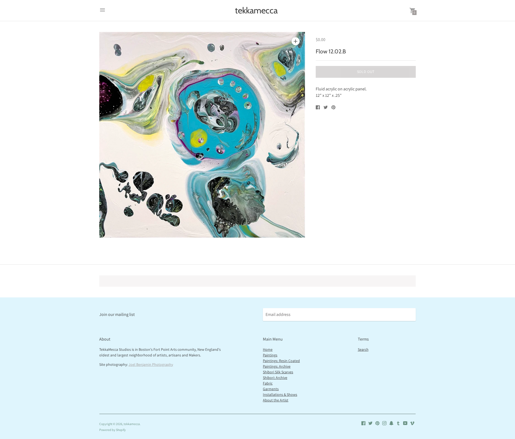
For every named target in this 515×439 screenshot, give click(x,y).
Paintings (270, 355)
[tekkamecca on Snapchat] (391, 423)
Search (363, 349)
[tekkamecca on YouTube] (405, 423)
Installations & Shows (280, 394)
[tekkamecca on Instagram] (384, 423)
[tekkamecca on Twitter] (370, 423)
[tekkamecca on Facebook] (363, 423)
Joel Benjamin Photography (150, 364)
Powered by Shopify (112, 430)
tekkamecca (132, 424)
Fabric (268, 383)
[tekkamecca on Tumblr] (398, 423)
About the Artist (275, 400)
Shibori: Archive (275, 377)
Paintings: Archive (276, 366)
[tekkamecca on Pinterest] (377, 423)
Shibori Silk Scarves (278, 372)
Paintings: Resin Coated (281, 360)
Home (268, 349)
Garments (271, 388)
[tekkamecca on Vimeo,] (412, 423)
